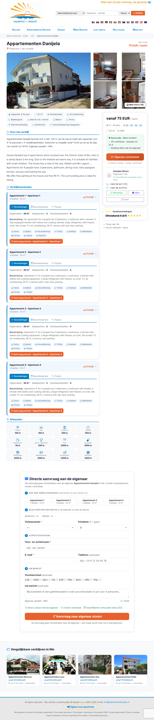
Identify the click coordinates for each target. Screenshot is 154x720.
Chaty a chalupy (133, 712)
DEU (45, 579)
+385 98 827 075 (118, 184)
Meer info (138, 29)
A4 (127, 125)
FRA (70, 579)
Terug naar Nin (112, 224)
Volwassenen (33, 521)
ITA (54, 579)
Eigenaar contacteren (127, 156)
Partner (65, 715)
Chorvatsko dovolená (63, 712)
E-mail (29, 554)
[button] (125, 214)
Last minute (99, 29)
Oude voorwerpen (53, 715)
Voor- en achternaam (38, 541)
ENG (36, 579)
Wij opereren (19, 712)
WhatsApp (118, 193)
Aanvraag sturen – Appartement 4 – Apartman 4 (38, 410)
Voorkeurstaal (38, 574)
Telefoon (89, 554)
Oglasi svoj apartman (82, 706)
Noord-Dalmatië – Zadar (17, 36)
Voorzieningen (20, 207)
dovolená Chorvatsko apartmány (39, 712)
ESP (61, 579)
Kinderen (89, 521)
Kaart (126, 199)
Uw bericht (36, 585)
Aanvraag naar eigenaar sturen (79, 616)
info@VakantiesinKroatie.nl (116, 702)
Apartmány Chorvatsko (78, 715)
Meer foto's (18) (136, 105)
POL (96, 579)
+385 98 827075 (118, 188)
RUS (79, 579)
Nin (32, 36)
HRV (87, 579)
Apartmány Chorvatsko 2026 (95, 712)
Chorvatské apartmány (98, 715)
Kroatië (16, 29)
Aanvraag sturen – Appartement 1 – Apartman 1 (38, 241)
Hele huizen (119, 29)
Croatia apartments (117, 712)
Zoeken (139, 13)
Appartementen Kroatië (39, 29)
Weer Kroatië (80, 29)
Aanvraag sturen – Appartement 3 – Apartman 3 (38, 354)
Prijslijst (57, 207)
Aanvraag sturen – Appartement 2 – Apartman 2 (38, 297)
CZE (27, 579)
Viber (137, 193)
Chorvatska (77, 712)
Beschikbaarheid (40, 207)
